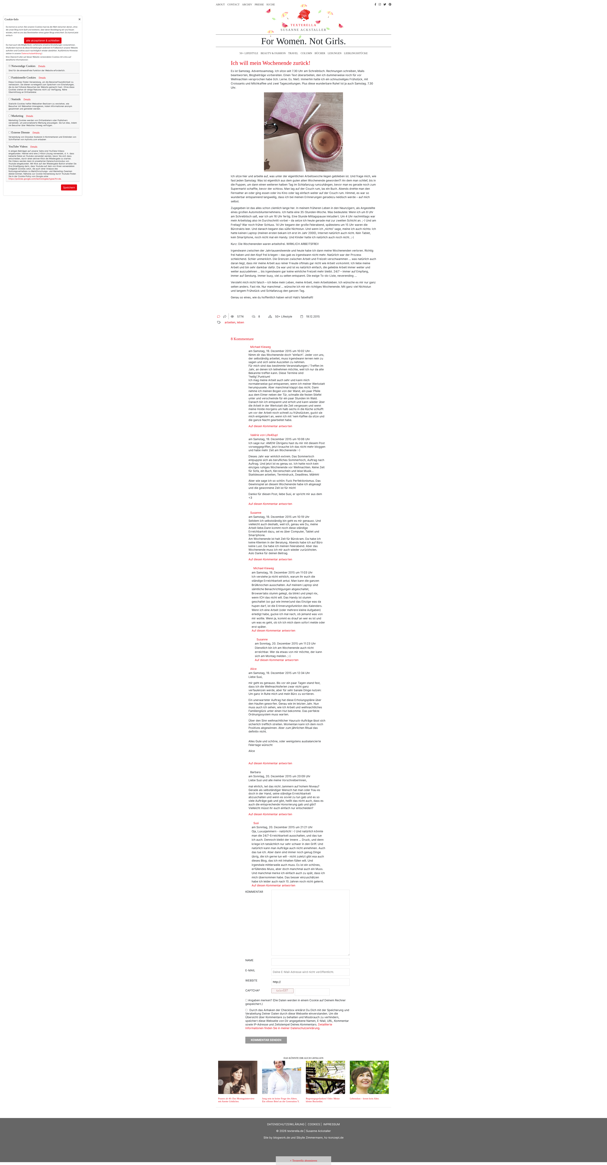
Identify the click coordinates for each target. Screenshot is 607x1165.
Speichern (69, 187)
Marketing (17, 115)
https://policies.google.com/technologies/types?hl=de (35, 179)
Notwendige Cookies (23, 66)
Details (41, 66)
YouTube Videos (18, 146)
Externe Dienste (20, 132)
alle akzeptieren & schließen (42, 40)
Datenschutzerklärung (31, 53)
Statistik (16, 99)
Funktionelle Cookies (23, 77)
